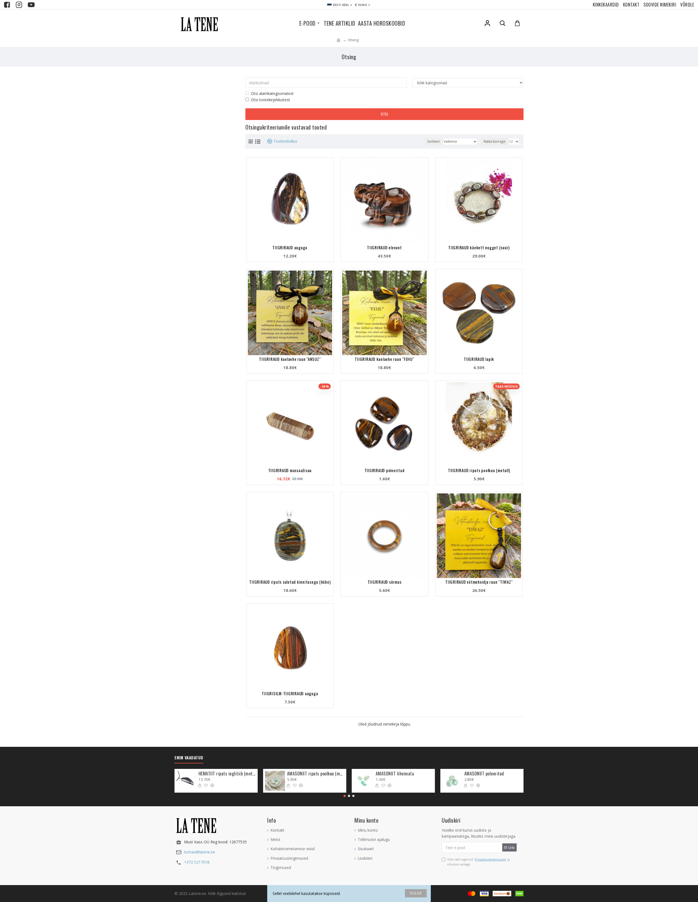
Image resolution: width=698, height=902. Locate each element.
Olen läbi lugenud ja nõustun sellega (478, 861)
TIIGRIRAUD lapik (479, 358)
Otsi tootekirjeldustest (270, 99)
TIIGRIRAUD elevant (384, 247)
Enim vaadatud (188, 757)
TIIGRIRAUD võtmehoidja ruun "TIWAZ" (479, 581)
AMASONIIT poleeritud (484, 774)
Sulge (416, 893)
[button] (345, 796)
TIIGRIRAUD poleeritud (385, 470)
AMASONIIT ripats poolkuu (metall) (315, 774)
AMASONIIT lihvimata (395, 774)
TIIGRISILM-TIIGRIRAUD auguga (290, 693)
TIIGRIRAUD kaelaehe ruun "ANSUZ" (290, 358)
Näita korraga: (495, 141)
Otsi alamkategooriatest (272, 93)
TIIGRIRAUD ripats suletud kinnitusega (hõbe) (289, 581)
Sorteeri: (433, 141)
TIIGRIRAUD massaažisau (290, 470)
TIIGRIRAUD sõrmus (385, 581)
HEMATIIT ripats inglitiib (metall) (227, 774)
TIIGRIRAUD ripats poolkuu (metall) (479, 470)
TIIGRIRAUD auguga (289, 247)
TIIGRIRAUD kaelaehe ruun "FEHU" (384, 358)
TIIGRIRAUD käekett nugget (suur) (479, 247)
